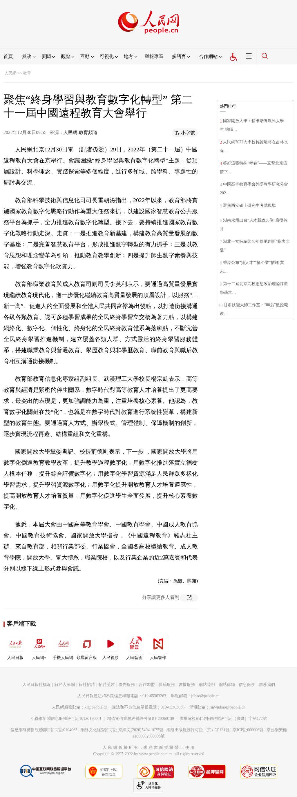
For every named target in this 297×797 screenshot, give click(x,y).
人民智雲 (134, 657)
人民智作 (158, 657)
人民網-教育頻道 (80, 132)
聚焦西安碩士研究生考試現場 (249, 205)
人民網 (10, 73)
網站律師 (227, 684)
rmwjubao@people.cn (227, 707)
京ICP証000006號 (248, 730)
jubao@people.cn (205, 696)
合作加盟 (147, 684)
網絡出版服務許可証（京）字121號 (197, 730)
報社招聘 (87, 684)
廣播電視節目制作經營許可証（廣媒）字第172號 (223, 718)
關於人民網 (65, 684)
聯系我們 (267, 684)
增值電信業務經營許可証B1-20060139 (140, 718)
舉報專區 (154, 56)
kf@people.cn (95, 707)
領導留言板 (87, 657)
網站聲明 (207, 684)
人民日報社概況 (36, 684)
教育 (27, 73)
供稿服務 (167, 684)
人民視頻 (110, 657)
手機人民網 (63, 657)
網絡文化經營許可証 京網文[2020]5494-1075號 (122, 730)
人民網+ (39, 657)
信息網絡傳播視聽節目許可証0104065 (43, 730)
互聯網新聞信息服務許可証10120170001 (66, 718)
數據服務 (187, 684)
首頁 (8, 56)
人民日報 (15, 657)
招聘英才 (107, 684)
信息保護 (247, 684)
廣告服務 (127, 684)
